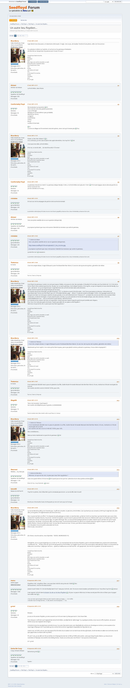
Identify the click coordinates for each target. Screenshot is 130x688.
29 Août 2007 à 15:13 (32, 489)
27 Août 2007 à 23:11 (32, 85)
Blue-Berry (15, 41)
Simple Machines (21, 684)
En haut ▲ (119, 684)
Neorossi (14, 469)
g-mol (13, 606)
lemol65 (14, 489)
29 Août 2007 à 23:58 (32, 507)
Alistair (13, 85)
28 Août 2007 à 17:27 (32, 135)
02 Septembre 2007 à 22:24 (34, 648)
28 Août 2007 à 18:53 (32, 338)
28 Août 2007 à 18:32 (32, 236)
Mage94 (14, 400)
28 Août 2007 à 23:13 (32, 400)
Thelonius (14, 262)
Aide (105, 684)
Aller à (92, 673)
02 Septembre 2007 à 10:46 (34, 580)
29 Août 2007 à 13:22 (32, 469)
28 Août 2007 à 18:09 (32, 182)
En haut (12, 666)
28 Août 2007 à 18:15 (32, 198)
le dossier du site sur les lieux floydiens (55, 592)
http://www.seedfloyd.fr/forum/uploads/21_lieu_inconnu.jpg (47, 245)
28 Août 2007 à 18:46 (32, 262)
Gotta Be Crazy (16, 648)
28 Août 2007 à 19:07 (32, 381)
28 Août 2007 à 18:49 (32, 281)
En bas (11, 35)
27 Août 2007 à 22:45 (32, 41)
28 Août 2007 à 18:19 (32, 217)
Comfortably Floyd (18, 104)
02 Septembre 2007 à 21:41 (34, 606)
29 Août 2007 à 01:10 (32, 419)
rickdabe (14, 198)
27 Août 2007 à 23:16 (32, 104)
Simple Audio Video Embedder (15, 686)
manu (13, 580)
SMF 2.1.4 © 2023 (12, 684)
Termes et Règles (112, 684)
